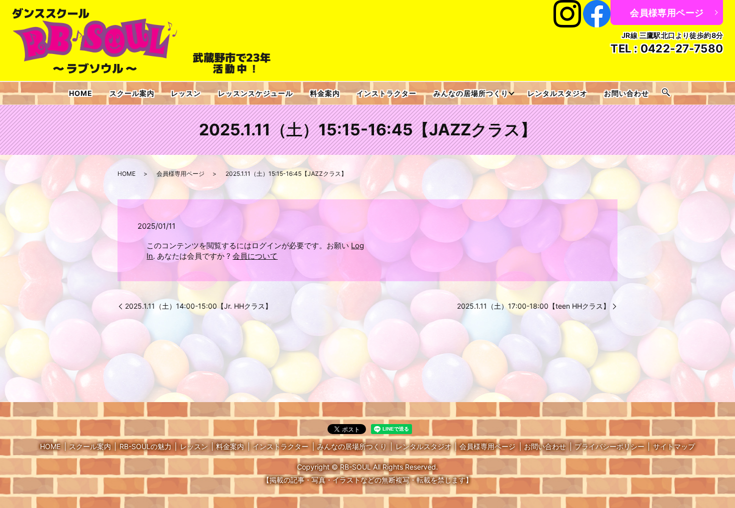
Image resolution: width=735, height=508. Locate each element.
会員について (255, 256)
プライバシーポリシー (609, 446)
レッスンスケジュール (255, 93)
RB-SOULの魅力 (146, 446)
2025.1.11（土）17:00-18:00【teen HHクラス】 (533, 306)
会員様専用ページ (667, 12)
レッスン (186, 93)
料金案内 (325, 93)
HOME (80, 93)
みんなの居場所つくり (471, 93)
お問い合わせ (626, 93)
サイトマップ (674, 446)
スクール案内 (132, 93)
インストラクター (386, 93)
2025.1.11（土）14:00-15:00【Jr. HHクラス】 (198, 306)
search (666, 92)
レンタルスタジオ (558, 93)
